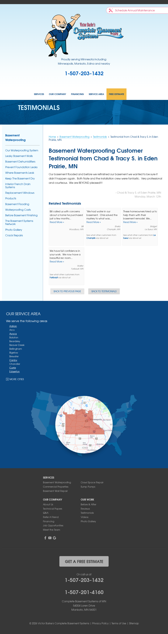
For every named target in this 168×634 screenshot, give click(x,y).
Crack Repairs (14, 235)
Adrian (13, 326)
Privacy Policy (100, 623)
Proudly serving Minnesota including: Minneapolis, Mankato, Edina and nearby (84, 61)
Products (10, 198)
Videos (84, 517)
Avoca (13, 333)
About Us (48, 504)
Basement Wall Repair (55, 491)
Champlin (90, 238)
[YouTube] (50, 538)
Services (39, 94)
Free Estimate (116, 94)
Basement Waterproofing (15, 137)
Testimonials (87, 512)
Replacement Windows (19, 192)
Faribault (54, 277)
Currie (12, 367)
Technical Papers (52, 508)
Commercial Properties (55, 486)
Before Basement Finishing (21, 215)
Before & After (88, 504)
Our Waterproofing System (21, 150)
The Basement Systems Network (19, 222)
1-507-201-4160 (84, 591)
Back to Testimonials (104, 291)
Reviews (85, 508)
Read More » (57, 222)
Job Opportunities (53, 525)
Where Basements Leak (19, 172)
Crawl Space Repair (92, 482)
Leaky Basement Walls (19, 155)
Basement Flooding (17, 204)
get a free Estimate (84, 561)
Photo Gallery (13, 229)
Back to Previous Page (67, 291)
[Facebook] (45, 538)
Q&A (45, 512)
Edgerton (14, 371)
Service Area (96, 94)
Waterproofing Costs (18, 209)
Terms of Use (119, 623)
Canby (13, 360)
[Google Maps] (54, 538)
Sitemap (134, 623)
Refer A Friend (51, 517)
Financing (77, 94)
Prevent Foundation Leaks (21, 167)
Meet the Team (51, 529)
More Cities (17, 379)
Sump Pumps (88, 486)
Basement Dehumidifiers (20, 161)
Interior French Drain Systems (18, 185)
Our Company (57, 94)
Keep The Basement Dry (20, 178)
